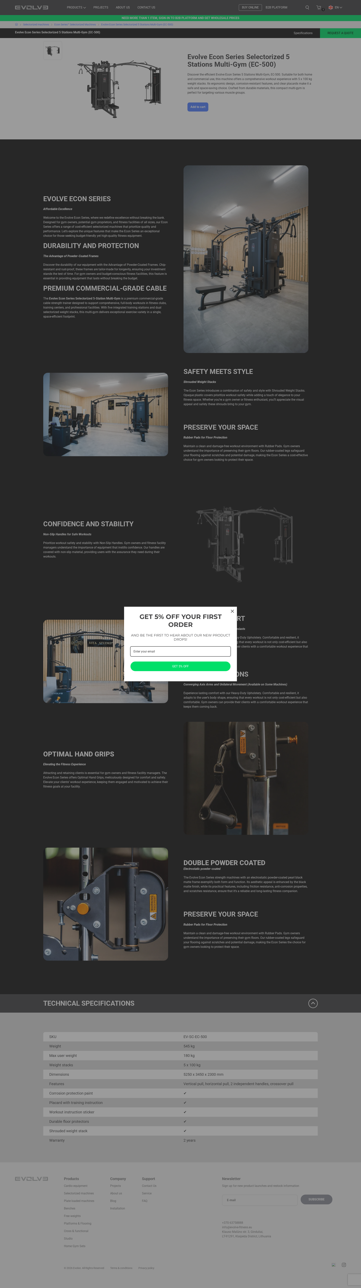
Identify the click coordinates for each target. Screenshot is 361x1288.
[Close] (232, 611)
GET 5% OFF (180, 666)
